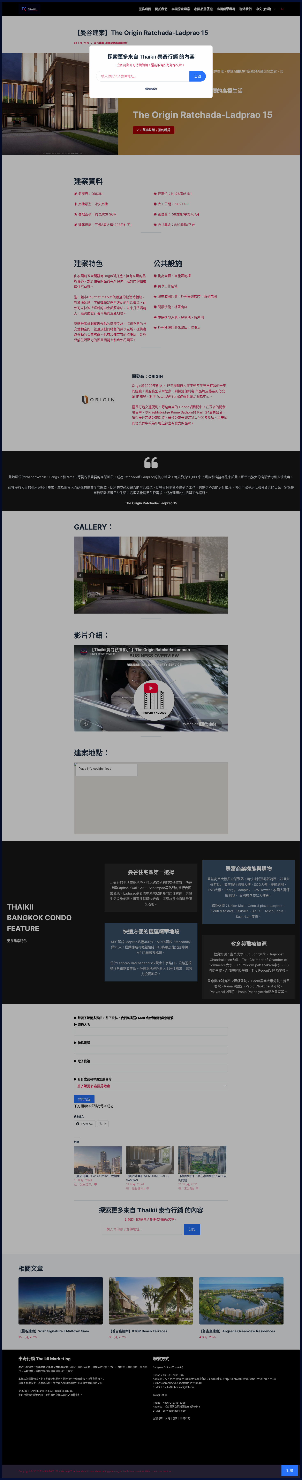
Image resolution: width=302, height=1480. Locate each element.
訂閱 (197, 76)
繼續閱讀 (151, 89)
